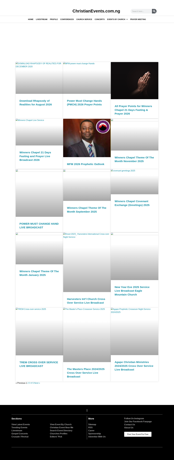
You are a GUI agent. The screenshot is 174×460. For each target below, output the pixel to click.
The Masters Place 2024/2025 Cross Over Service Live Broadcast (86, 373)
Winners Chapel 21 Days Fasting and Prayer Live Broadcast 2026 (35, 156)
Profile (54, 19)
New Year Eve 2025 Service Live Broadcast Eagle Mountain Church (132, 291)
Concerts (100, 19)
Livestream (41, 19)
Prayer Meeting (138, 19)
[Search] (154, 11)
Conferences (67, 19)
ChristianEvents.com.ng (96, 11)
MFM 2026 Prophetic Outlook (85, 164)
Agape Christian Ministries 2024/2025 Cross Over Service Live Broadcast (134, 366)
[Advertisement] (87, 42)
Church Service (84, 19)
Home (30, 19)
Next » (37, 383)
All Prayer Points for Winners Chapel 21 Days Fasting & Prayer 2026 (133, 110)
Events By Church (116, 19)
